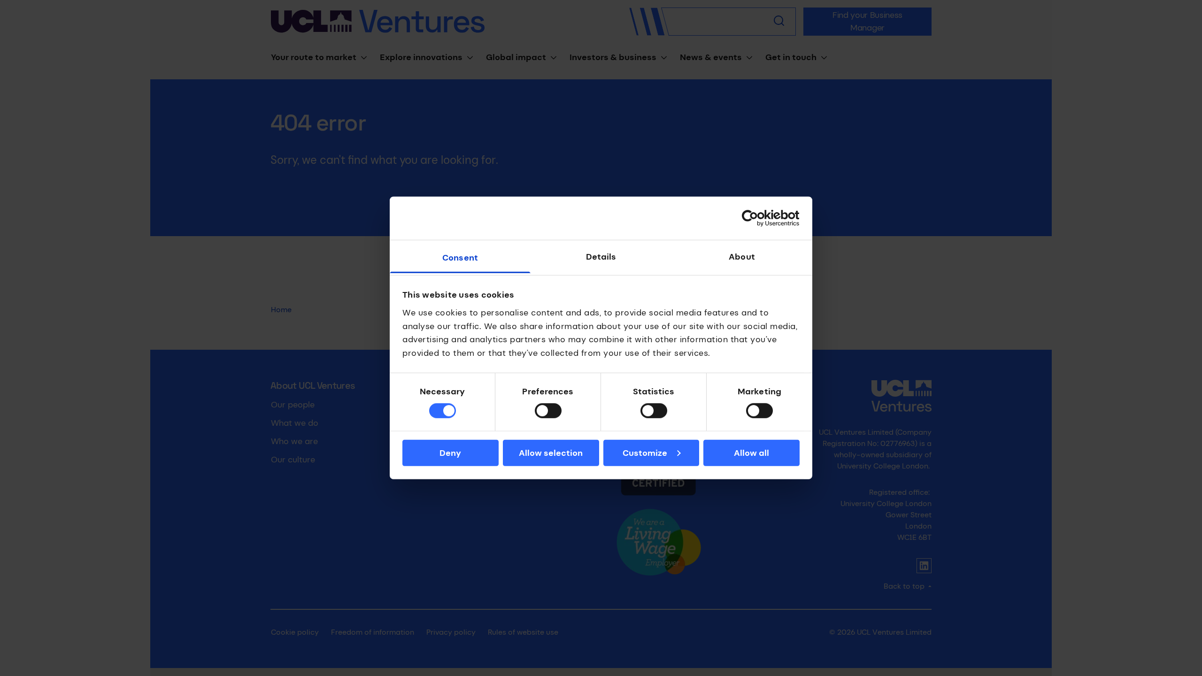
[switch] (548, 410)
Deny (450, 453)
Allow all (751, 453)
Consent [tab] (460, 257)
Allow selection (551, 453)
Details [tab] (601, 256)
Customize (645, 453)
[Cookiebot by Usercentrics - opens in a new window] (758, 218)
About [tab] (742, 256)
